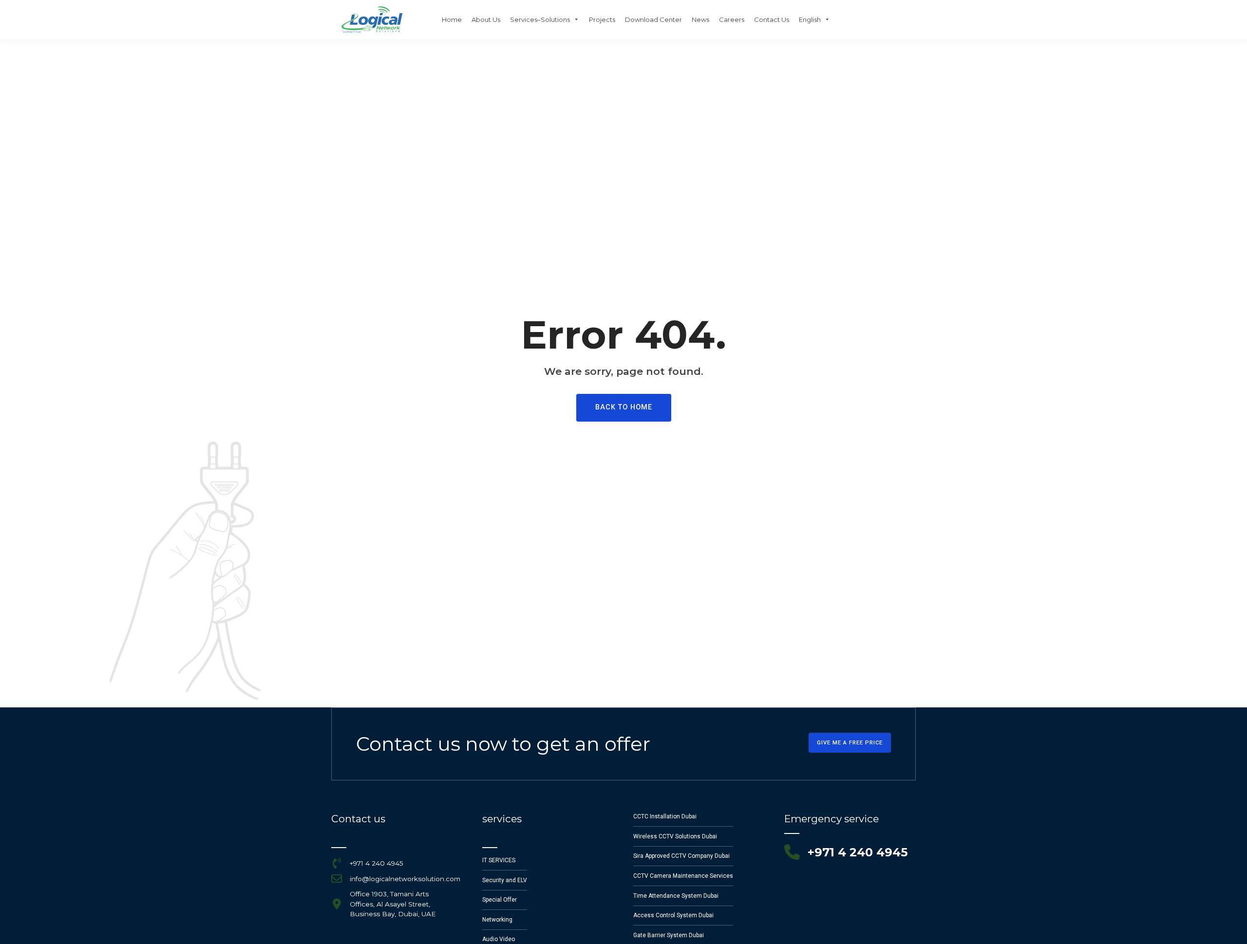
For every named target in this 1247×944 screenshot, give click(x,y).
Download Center (653, 19)
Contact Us (771, 19)
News (700, 19)
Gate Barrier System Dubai (668, 935)
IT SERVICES (498, 860)
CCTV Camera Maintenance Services (683, 875)
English (810, 19)
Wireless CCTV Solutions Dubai (675, 836)
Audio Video (498, 939)
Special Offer (499, 899)
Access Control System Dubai (673, 915)
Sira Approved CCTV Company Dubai (681, 855)
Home (452, 19)
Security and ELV (504, 880)
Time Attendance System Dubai (675, 895)
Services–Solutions (540, 19)
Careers (731, 19)
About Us (486, 19)
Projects (602, 19)
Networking (497, 919)
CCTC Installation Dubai (665, 816)
